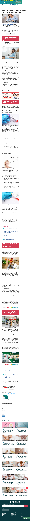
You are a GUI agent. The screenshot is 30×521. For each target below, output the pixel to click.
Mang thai (4, 9)
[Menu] (2, 4)
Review (3, 514)
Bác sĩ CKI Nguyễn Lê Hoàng (23, 516)
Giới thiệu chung (13, 512)
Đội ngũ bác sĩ (13, 513)
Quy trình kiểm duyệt (14, 515)
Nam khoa (3, 512)
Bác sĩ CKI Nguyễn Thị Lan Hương (23, 515)
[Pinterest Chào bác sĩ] (5, 510)
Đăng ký (25, 506)
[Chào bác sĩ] (14, 4)
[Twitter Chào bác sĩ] (7, 510)
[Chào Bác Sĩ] (11, 1)
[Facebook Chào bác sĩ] (3, 510)
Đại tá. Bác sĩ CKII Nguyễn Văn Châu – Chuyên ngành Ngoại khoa (23, 513)
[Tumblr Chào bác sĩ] (8, 510)
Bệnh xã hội (4, 513)
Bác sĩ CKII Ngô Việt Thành (13, 393)
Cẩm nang (3, 515)
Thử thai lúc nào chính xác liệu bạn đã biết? (10, 239)
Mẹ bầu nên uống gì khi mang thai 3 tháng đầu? (11, 374)
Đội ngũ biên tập (13, 514)
